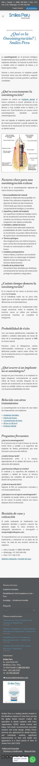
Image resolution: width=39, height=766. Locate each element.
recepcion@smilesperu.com (17, 678)
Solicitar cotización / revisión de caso (16, 559)
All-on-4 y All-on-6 (10, 423)
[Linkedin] (15, 756)
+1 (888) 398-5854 (20, 2)
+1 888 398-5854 (23, 667)
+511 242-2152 (14, 670)
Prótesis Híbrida (10, 426)
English (15, 8)
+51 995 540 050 (12, 673)
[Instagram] (19, 756)
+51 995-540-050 (23, 5)
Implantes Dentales (11, 415)
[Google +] (11, 756)
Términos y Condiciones (12, 751)
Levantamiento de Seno (13, 421)
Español (20, 8)
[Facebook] (7, 756)
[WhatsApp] (27, 756)
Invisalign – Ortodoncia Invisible (15, 600)
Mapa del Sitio (30, 751)
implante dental (28, 99)
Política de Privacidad (10, 748)
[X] (3, 756)
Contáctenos (33, 8)
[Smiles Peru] (19, 16)
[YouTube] (23, 756)
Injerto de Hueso (10, 418)
